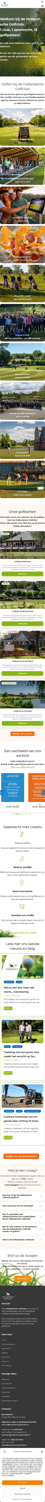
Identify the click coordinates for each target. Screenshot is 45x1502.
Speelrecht (6, 1348)
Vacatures (5, 1379)
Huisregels (6, 1396)
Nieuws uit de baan (32, 1111)
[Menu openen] (42, 6)
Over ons (5, 1361)
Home (4, 1340)
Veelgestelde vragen (10, 1401)
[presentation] (22, 967)
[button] (42, 1452)
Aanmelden (22, 1279)
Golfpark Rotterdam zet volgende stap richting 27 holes (21, 1118)
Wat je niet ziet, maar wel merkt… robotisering (19, 989)
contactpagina (11, 1185)
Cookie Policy (16, 1499)
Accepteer (22, 1483)
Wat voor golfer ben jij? (22, 767)
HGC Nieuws (7, 1366)
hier (24, 1179)
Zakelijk (5, 1353)
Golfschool (6, 1357)
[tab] (12, 814)
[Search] (42, 2)
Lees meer (8, 1008)
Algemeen (9, 982)
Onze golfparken (8, 1344)
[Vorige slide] (1, 792)
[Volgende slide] (43, 792)
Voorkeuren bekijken (22, 1494)
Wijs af (22, 1488)
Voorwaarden (7, 1384)
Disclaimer (6, 1392)
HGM (19, 982)
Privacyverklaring (26, 1499)
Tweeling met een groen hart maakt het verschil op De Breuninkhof (21, 1055)
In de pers (17, 1046)
